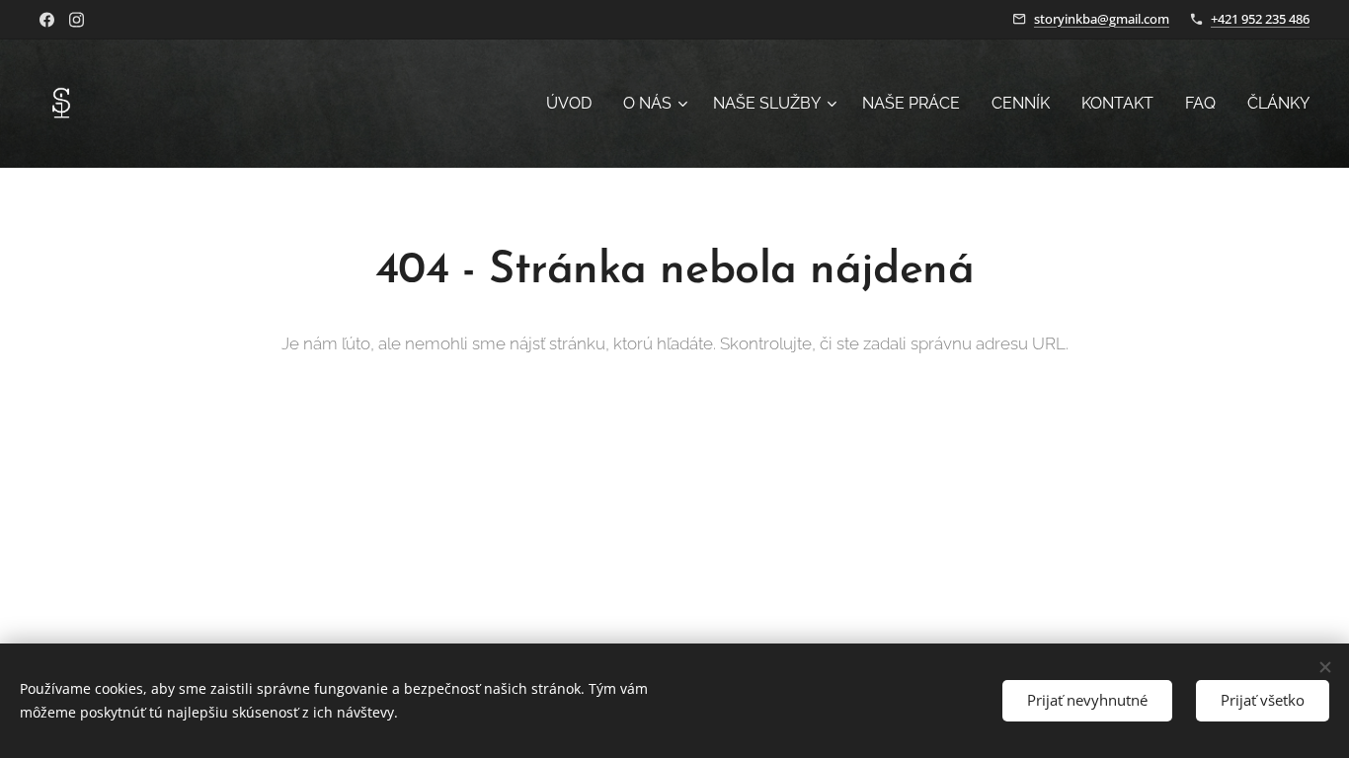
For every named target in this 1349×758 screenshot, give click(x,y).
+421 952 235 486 (1260, 19)
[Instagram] (76, 20)
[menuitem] (574, 103)
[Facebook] (47, 20)
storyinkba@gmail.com (1101, 19)
